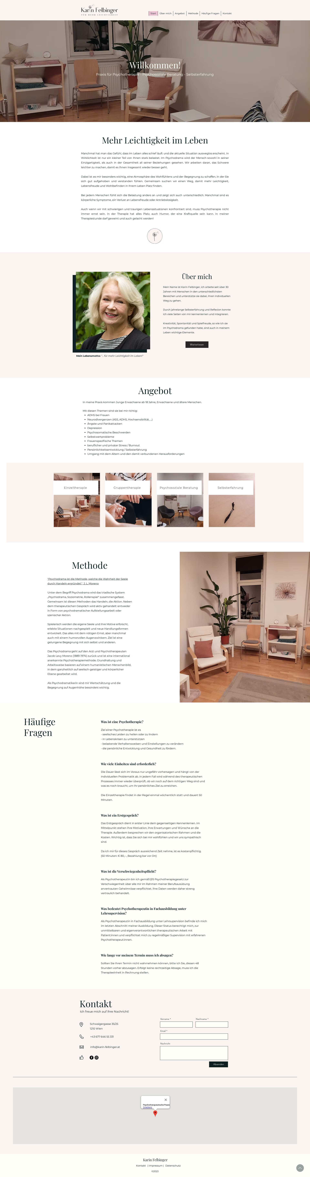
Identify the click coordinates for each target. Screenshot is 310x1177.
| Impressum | (155, 1165)
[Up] (300, 1168)
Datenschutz (173, 1165)
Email (163, 1031)
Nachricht (165, 1043)
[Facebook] (91, 1058)
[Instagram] (96, 1058)
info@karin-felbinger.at (105, 1047)
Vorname (164, 1019)
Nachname (201, 1019)
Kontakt (141, 1165)
